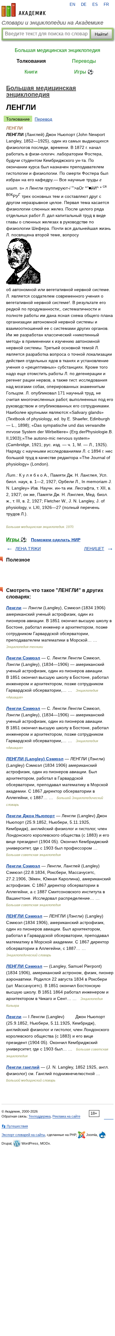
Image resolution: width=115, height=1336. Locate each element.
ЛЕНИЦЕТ (94, 548)
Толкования (31, 61)
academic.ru (24, 10)
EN (72, 4)
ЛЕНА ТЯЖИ (28, 548)
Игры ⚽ (84, 71)
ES (95, 4)
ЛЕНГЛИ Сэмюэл (24, 916)
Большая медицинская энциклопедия (57, 50)
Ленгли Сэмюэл (23, 657)
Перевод (43, 119)
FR (106, 4)
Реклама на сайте (66, 1116)
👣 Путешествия (15, 1126)
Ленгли (13, 607)
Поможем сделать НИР (55, 539)
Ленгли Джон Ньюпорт (30, 815)
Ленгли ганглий (23, 1067)
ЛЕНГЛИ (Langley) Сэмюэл (34, 758)
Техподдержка (40, 1116)
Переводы (84, 61)
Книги (31, 71)
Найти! (101, 34)
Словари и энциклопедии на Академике (52, 23)
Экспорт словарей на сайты (23, 1135)
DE (83, 4)
